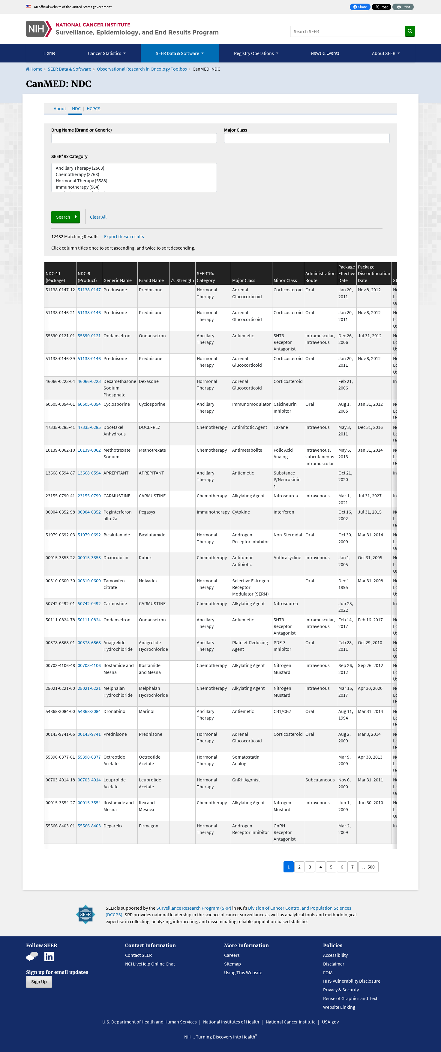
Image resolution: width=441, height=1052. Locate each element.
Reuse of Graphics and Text (350, 998)
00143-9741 (89, 734)
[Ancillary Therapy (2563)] (134, 168)
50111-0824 (89, 620)
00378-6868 (89, 642)
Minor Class (285, 280)
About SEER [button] (384, 53)
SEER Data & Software (69, 69)
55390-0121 (89, 335)
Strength (185, 280)
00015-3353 (89, 557)
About (60, 108)
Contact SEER (138, 955)
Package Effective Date (346, 273)
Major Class (235, 130)
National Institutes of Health (231, 1022)
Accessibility (335, 955)
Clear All (98, 217)
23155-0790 (89, 496)
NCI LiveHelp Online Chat (150, 964)
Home (50, 53)
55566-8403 (89, 826)
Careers (232, 955)
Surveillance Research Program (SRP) (193, 908)
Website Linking (339, 1007)
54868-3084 (89, 711)
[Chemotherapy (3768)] (134, 174)
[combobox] (307, 138)
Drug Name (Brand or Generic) (81, 130)
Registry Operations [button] (254, 53)
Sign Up (39, 981)
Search (63, 217)
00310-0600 (89, 581)
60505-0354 (89, 404)
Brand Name (151, 280)
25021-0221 (89, 688)
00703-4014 (89, 780)
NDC (76, 108)
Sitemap (232, 964)
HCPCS (93, 108)
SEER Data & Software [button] (178, 53)
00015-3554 (89, 802)
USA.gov (330, 1022)
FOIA (328, 972)
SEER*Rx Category (69, 156)
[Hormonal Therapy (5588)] (134, 180)
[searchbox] (228, 137)
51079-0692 (89, 535)
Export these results (124, 236)
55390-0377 (89, 757)
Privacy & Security (341, 990)
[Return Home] (122, 29)
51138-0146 (89, 312)
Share (361, 7)
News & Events (325, 53)
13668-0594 (89, 473)
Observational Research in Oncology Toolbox (142, 69)
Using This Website (243, 972)
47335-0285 (89, 427)
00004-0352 (89, 512)
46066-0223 (89, 381)
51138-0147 (89, 289)
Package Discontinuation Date (374, 273)
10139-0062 (89, 450)
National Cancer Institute (291, 1022)
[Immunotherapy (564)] (134, 187)
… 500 (368, 867)
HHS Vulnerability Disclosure (351, 981)
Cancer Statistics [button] (105, 53)
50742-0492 (89, 603)
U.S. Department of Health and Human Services (149, 1022)
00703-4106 (89, 665)
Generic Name (118, 280)
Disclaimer (333, 964)
